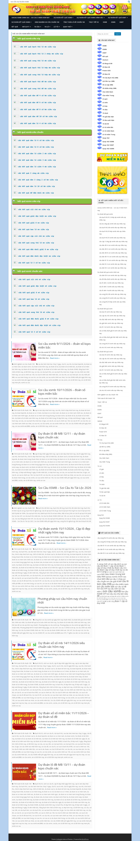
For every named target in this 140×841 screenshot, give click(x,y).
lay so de (124, 569)
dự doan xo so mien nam (50, 413)
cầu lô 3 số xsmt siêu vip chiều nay (110, 327)
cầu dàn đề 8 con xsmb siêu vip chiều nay (113, 253)
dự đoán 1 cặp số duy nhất (111, 567)
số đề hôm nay (29, 372)
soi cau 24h (47, 744)
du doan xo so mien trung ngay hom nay (34, 464)
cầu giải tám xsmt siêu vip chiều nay (111, 323)
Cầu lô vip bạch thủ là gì (50, 511)
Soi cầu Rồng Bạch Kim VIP (24, 519)
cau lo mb (59, 552)
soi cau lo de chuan (73, 516)
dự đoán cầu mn (119, 568)
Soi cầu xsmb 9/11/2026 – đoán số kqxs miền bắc (64, 345)
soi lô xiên (105, 600)
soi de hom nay (104, 596)
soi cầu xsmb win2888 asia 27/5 (55, 633)
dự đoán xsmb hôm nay (76, 470)
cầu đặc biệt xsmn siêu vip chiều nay (111, 362)
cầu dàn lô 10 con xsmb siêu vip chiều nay (113, 260)
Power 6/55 (106, 71)
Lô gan (105, 99)
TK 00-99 (105, 124)
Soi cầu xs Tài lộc (70, 519)
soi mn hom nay (119, 599)
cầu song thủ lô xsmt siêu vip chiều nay (112, 344)
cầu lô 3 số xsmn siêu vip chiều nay (110, 370)
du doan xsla (53, 464)
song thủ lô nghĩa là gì (67, 521)
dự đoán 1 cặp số (108, 566)
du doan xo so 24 (63, 459)
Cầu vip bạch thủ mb (33, 513)
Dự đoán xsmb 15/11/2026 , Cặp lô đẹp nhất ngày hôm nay (64, 530)
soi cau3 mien (117, 572)
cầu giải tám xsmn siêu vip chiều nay (111, 366)
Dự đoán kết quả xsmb (63, 18)
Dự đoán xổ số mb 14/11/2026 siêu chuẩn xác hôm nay (61, 645)
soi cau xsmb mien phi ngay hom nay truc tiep (27, 380)
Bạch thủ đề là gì (58, 508)
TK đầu (105, 110)
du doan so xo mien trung (48, 459)
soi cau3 (109, 572)
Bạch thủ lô (39, 549)
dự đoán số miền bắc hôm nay (40, 467)
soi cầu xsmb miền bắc (42, 586)
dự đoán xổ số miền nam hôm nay (55, 369)
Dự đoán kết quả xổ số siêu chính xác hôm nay (40, 622)
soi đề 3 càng (110, 601)
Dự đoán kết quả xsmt (117, 18)
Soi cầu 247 (18, 516)
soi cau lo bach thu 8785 (30, 578)
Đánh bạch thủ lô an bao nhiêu (51, 513)
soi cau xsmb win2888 (50, 380)
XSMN (113, 22)
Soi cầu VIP (102, 588)
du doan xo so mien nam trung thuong (42, 416)
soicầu (33, 426)
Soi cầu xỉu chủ (113, 593)
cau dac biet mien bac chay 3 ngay (49, 364)
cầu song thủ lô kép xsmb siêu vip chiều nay (112, 542)
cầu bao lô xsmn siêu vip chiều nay (110, 355)
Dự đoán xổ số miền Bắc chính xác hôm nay (72, 622)
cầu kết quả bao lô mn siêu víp (33, 229)
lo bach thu (59, 570)
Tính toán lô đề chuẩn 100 (74, 22)
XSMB (105, 22)
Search (117, 34)
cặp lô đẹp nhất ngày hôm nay (45, 454)
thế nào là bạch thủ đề (83, 521)
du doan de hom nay (75, 456)
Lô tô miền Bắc (107, 127)
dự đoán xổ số (53, 367)
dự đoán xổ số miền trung (47, 418)
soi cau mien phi (72, 375)
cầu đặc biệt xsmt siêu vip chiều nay (111, 319)
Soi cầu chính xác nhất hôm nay (74, 575)
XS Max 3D (106, 74)
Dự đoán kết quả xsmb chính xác (90, 18)
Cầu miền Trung (108, 95)
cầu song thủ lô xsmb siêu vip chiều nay (112, 298)
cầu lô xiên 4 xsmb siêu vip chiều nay (111, 290)
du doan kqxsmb (77, 364)
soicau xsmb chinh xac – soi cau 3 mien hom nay (31, 18)
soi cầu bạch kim (23, 575)
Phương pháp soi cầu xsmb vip (49, 625)
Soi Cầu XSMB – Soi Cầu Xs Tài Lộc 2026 (64, 488)
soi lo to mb (102, 598)
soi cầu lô (50, 421)
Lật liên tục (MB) (108, 81)
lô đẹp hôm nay (62, 418)
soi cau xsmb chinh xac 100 (59, 423)
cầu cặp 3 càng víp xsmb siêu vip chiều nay (113, 241)
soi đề (104, 601)
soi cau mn (32, 377)
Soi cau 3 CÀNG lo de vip (67, 628)
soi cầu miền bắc (105, 586)
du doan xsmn (26, 367)
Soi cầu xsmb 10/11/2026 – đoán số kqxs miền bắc (61, 391)
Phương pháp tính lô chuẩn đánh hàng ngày (34, 628)
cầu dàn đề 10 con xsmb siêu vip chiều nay (113, 257)
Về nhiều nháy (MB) (109, 88)
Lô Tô (56, 27)
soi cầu (37, 372)
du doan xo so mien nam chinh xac (71, 413)
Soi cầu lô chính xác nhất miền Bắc (46, 375)
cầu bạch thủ (23, 552)
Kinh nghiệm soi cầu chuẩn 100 (47, 22)
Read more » (55, 358)
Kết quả (15, 27)
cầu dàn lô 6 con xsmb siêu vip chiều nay (112, 268)
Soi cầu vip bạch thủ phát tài (54, 519)
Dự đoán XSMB (73, 369)
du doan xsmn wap (75, 562)
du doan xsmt (24, 467)
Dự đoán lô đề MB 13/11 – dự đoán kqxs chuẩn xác (61, 766)
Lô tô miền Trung (108, 134)
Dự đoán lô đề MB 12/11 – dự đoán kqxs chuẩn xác (61, 435)
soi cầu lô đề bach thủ (24, 581)
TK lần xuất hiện (108, 120)
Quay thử (67, 27)
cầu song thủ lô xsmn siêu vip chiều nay (112, 387)
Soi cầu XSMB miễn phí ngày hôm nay (78, 377)
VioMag (58, 839)
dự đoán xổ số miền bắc (67, 367)
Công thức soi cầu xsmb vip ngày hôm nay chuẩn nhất (53, 620)
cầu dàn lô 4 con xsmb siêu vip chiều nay (112, 264)
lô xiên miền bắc (41, 472)
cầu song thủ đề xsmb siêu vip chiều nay (112, 294)
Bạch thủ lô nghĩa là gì (33, 511)
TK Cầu (37, 27)
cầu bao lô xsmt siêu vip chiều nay (110, 312)
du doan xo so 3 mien (34, 413)
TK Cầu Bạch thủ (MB (106, 443)
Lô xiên (105, 102)
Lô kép (104, 106)
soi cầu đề (45, 747)
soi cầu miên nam (120, 584)
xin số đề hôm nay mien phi (80, 589)
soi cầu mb (62, 375)
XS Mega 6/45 (107, 63)
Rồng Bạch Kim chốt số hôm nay (50, 573)
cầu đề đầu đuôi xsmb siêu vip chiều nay (112, 279)
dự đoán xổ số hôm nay (69, 467)
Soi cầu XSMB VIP (38, 633)
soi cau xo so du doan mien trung (54, 583)
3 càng (100, 564)
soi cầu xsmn (63, 380)
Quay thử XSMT (108, 145)
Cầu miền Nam (107, 92)
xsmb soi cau (25, 383)
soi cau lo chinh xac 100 (26, 375)
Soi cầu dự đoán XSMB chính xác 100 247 (58, 630)
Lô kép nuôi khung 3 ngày (76, 418)
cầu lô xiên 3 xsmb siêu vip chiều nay (111, 287)
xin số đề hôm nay (74, 380)
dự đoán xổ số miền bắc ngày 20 (32, 369)
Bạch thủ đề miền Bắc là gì (74, 508)
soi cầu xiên (113, 588)
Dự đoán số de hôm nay (40, 367)
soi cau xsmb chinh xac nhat (55, 377)
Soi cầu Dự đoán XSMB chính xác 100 (53, 516)
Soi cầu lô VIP (75, 421)
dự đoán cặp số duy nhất (108, 569)
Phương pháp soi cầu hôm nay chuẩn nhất (62, 600)
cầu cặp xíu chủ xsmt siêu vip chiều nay (112, 316)
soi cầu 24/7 (54, 628)
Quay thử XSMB (108, 142)
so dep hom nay (53, 472)
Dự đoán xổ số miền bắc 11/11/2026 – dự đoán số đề (63, 715)
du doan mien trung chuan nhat (28, 459)
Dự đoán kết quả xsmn (21, 22)
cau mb (69, 364)
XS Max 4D (106, 67)
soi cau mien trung (21, 377)
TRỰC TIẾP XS (94, 22)
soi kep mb (113, 596)
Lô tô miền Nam (108, 131)
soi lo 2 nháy (121, 596)
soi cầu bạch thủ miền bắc (31, 516)
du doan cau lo (63, 456)
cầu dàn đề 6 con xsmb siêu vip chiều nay (113, 249)
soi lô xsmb (112, 599)
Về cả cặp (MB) (107, 85)
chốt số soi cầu (110, 564)
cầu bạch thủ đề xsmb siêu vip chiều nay (112, 227)
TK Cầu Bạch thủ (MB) (110, 78)
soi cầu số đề (120, 586)
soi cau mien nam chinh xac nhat (62, 475)
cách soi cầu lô (48, 549)
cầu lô (64, 364)
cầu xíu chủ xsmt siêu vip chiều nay (110, 347)
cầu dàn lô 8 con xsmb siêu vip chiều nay (112, 275)
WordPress (85, 839)
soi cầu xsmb (40, 377)
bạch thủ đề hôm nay (45, 508)
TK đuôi (105, 113)
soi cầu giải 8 (112, 581)
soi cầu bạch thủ (45, 372)
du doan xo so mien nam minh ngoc (60, 462)
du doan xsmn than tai (76, 464)
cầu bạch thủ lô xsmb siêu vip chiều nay (112, 238)
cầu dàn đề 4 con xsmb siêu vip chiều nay (113, 245)
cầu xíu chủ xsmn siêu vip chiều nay (111, 390)
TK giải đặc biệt (108, 117)
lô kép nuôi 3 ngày (81, 570)
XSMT (122, 22)
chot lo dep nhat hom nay (69, 410)
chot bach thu (22, 456)
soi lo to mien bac (111, 598)
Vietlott (25, 27)
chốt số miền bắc (51, 456)
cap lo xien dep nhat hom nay (45, 410)
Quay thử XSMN (108, 149)
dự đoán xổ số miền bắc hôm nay (30, 568)
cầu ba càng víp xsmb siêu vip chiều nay (112, 224)
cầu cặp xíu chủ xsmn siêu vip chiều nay (112, 359)
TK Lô (46, 27)
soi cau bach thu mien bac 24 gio (63, 372)
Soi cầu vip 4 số (39, 519)
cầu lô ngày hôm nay (83, 454)
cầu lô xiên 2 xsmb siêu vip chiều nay (111, 283)
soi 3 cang (101, 571)
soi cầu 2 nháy (116, 579)
